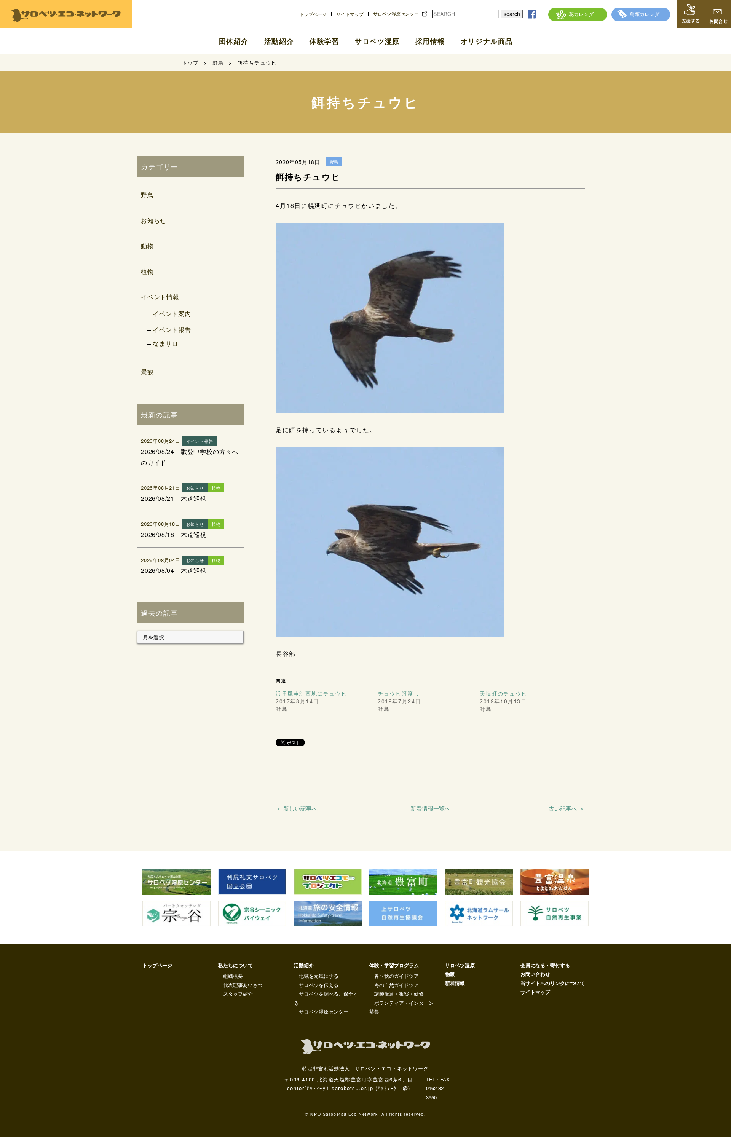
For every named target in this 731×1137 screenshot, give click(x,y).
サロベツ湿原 (377, 41)
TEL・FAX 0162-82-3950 (438, 1088)
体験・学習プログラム (394, 965)
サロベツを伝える (318, 984)
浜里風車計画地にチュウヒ (311, 693)
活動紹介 (279, 41)
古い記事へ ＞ (566, 808)
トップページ (313, 14)
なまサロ (165, 343)
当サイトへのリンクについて (552, 983)
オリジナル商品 (487, 41)
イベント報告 (172, 329)
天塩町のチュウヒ (503, 693)
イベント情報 (160, 296)
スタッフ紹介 (238, 993)
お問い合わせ (535, 973)
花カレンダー (584, 14)
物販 (450, 973)
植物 (147, 271)
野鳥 (147, 194)
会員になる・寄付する (545, 965)
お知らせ (153, 220)
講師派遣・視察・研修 (399, 993)
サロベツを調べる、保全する (326, 998)
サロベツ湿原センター (396, 13)
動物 (147, 245)
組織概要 (233, 975)
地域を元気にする (318, 975)
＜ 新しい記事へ (297, 808)
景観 (147, 371)
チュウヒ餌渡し (398, 693)
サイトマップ (350, 14)
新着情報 (455, 983)
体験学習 (324, 41)
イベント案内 (172, 313)
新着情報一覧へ (430, 808)
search (512, 14)
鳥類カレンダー (647, 14)
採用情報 (430, 41)
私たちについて (235, 965)
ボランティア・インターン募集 (401, 1007)
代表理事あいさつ (243, 984)
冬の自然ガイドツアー (399, 984)
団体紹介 (234, 41)
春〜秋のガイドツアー (399, 975)
